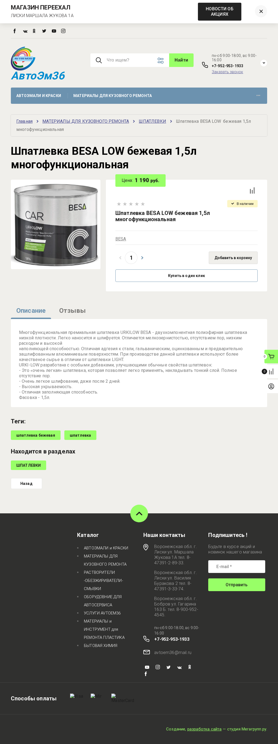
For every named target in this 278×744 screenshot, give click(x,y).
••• (258, 96)
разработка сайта (204, 729)
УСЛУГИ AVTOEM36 (102, 613)
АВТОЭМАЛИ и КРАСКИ (106, 548)
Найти (181, 60)
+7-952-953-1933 (227, 66)
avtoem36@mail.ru (172, 652)
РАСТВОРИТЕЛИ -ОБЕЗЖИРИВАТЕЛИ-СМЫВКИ (103, 580)
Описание (31, 310)
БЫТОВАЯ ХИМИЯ (100, 645)
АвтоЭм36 (37, 75)
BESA (120, 238)
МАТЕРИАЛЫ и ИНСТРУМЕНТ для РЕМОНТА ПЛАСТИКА (104, 629)
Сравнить (252, 190)
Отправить (237, 584)
